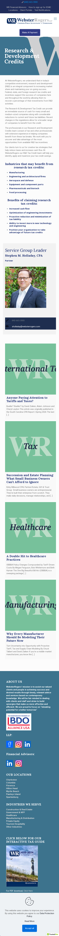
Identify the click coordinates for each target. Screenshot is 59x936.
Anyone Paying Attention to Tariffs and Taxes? (26, 399)
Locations (13, 10)
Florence (10, 785)
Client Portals (26, 10)
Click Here (28, 891)
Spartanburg (12, 797)
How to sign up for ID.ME (40, 7)
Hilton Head (12, 788)
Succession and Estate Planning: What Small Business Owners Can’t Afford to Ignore (30, 478)
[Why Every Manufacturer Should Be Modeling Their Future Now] (30, 605)
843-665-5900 (18, 320)
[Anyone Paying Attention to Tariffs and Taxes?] (30, 369)
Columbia (10, 782)
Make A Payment (29, 32)
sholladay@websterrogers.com (26, 326)
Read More (29, 921)
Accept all (29, 928)
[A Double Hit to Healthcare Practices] (30, 527)
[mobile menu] (55, 18)
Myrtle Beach (12, 791)
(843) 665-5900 (31, 2)
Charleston (11, 780)
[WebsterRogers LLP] (29, 21)
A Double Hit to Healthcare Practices (26, 557)
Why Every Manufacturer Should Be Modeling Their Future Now (25, 637)
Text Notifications (42, 10)
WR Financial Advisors (16, 7)
